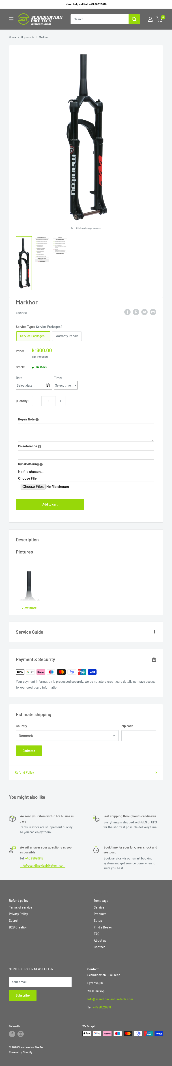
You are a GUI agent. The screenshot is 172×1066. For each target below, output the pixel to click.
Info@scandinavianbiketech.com (110, 999)
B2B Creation (18, 927)
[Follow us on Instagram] (20, 1034)
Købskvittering (42, 463)
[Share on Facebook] (127, 312)
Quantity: (22, 401)
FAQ (96, 934)
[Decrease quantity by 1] (36, 401)
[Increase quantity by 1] (60, 401)
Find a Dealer (103, 927)
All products (27, 37)
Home (12, 37)
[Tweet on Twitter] (144, 312)
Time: (58, 378)
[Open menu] (11, 19)
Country (21, 726)
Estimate (29, 751)
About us (100, 940)
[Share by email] (153, 312)
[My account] (150, 19)
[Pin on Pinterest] (136, 312)
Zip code (127, 726)
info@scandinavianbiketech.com (42, 865)
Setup (98, 920)
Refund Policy (24, 772)
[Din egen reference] (39, 446)
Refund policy (18, 900)
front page (101, 900)
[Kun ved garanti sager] (41, 464)
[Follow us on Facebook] (12, 1034)
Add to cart (50, 504)
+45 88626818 (34, 858)
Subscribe (23, 995)
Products (100, 914)
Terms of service (20, 907)
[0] (159, 19)
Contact (99, 947)
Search (14, 920)
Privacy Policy (18, 914)
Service (99, 907)
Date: (20, 378)
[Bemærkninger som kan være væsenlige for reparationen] (37, 419)
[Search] (134, 19)
